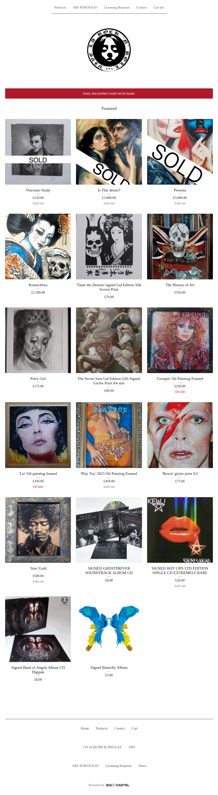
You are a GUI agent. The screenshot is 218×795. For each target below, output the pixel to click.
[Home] (109, 50)
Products (60, 7)
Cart (134, 728)
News (142, 766)
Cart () (158, 7)
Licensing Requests (117, 7)
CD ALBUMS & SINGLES (102, 747)
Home (85, 728)
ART (131, 747)
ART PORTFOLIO (85, 7)
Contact (141, 7)
